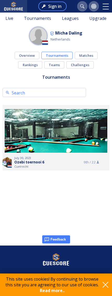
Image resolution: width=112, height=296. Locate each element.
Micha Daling (68, 33)
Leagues (70, 18)
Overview (27, 55)
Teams (54, 64)
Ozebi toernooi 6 (29, 162)
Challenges (80, 64)
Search (18, 93)
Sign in (54, 6)
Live (9, 18)
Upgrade (98, 18)
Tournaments (37, 18)
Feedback (58, 239)
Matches (86, 55)
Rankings (30, 64)
